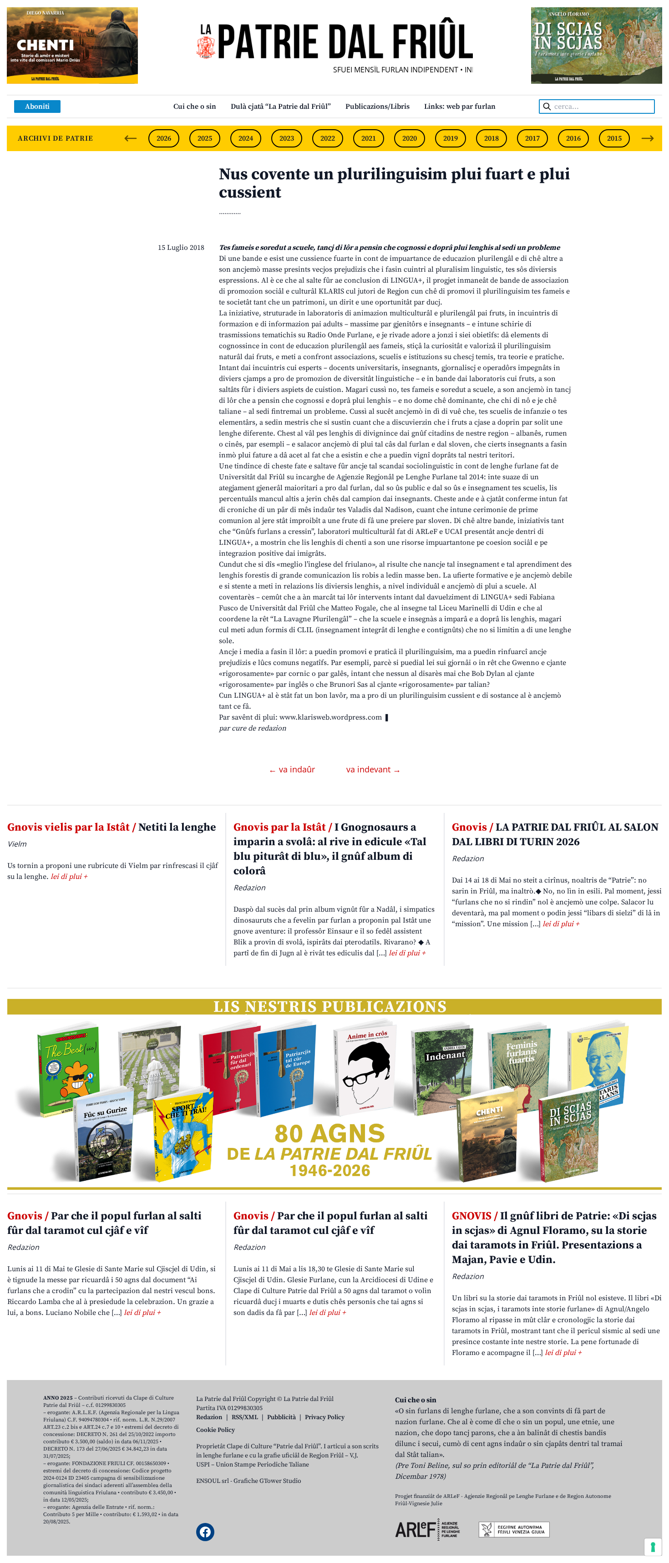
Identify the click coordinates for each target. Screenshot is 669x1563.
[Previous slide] (130, 138)
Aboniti (37, 106)
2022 (327, 138)
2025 (205, 138)
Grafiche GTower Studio (267, 1481)
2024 (245, 138)
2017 (532, 138)
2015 (614, 138)
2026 (164, 138)
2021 (368, 138)
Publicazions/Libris (377, 106)
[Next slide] (647, 138)
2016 (573, 138)
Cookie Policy (215, 1430)
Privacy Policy (325, 1417)
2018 (491, 138)
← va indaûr (293, 769)
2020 (409, 138)
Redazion (209, 1417)
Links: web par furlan (460, 106)
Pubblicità (281, 1417)
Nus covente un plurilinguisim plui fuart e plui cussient (394, 183)
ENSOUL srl (212, 1481)
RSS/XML (245, 1417)
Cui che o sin (194, 106)
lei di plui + (69, 876)
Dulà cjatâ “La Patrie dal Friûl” (281, 106)
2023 (286, 138)
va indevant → (373, 769)
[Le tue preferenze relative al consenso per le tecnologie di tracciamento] (653, 1547)
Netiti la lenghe (111, 827)
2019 (450, 138)
